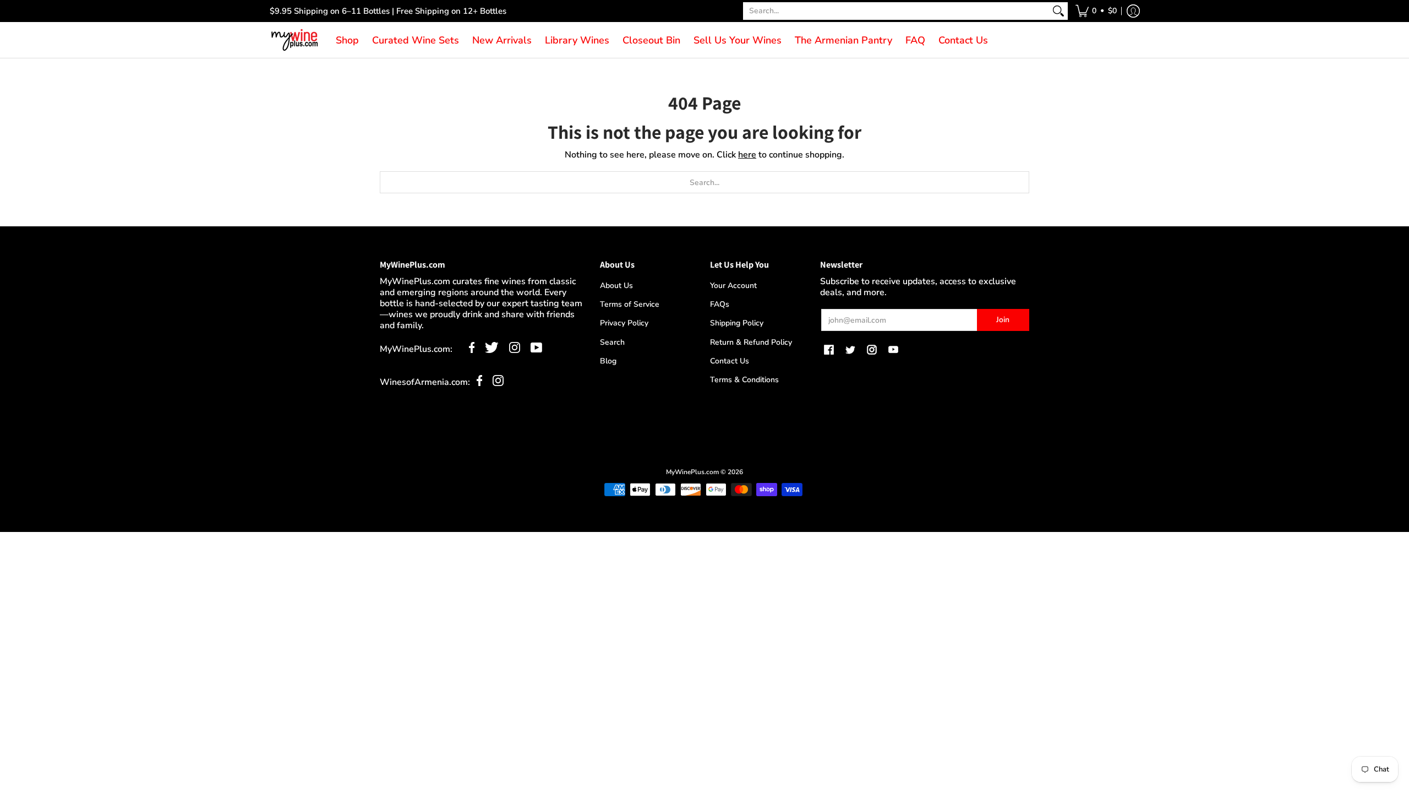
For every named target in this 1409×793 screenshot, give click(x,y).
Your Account (733, 285)
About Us (616, 285)
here (747, 155)
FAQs (719, 304)
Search (612, 342)
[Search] (1058, 11)
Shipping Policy (736, 323)
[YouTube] (536, 350)
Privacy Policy (624, 323)
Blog (608, 361)
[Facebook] (472, 350)
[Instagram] (514, 350)
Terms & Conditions (744, 379)
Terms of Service (629, 304)
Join (1002, 319)
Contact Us (729, 361)
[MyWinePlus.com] (294, 40)
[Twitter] (492, 350)
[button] (1096, 11)
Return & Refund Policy (751, 342)
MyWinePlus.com (692, 472)
